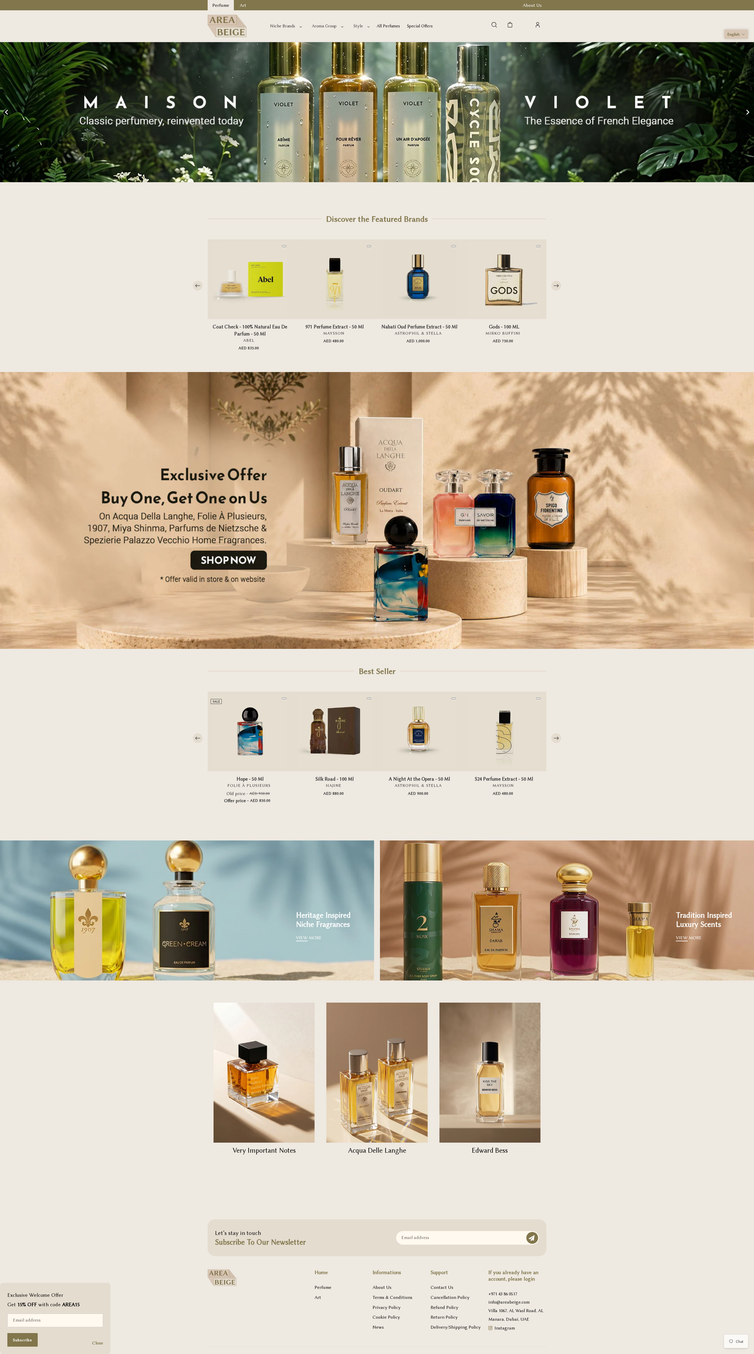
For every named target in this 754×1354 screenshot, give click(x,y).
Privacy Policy (387, 1307)
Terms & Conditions (392, 1297)
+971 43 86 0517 (502, 1294)
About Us (382, 1287)
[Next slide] (747, 112)
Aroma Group (324, 26)
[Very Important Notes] (264, 1073)
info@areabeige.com (509, 1302)
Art (318, 1297)
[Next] (556, 286)
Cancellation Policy (450, 1297)
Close (97, 1343)
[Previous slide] (6, 112)
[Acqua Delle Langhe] (376, 1073)
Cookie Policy (386, 1317)
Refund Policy (444, 1307)
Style (358, 26)
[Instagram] (490, 1329)
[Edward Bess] (489, 1073)
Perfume (323, 1287)
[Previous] (198, 286)
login (529, 1279)
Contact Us (442, 1287)
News (378, 1327)
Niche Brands (282, 26)
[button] (736, 34)
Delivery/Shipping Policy (456, 1327)
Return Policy (444, 1317)
